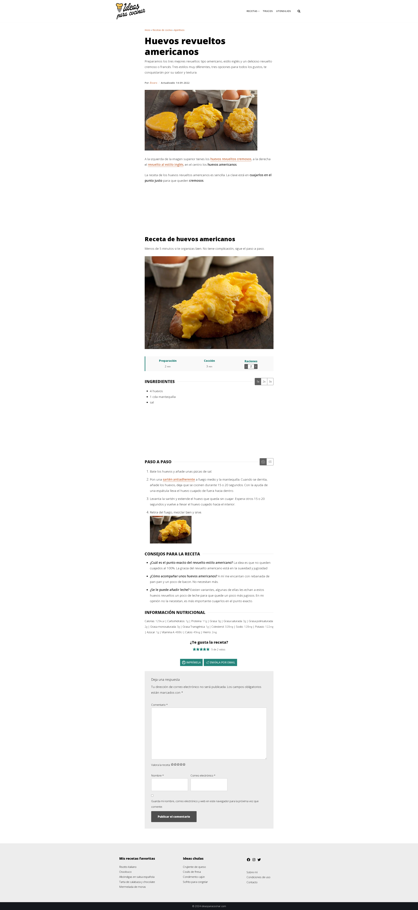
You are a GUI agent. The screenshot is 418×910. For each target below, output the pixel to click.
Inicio (147, 30)
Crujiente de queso (194, 867)
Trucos (268, 11)
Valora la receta (160, 765)
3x (270, 381)
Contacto (252, 882)
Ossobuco (125, 872)
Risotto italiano (128, 867)
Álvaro (153, 82)
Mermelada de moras (132, 887)
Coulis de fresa (192, 872)
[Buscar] (298, 11)
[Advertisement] (209, 211)
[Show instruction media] (263, 461)
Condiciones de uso (258, 877)
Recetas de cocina (162, 30)
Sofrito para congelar (195, 882)
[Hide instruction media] (269, 461)
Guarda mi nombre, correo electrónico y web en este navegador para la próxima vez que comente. (205, 804)
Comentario (159, 705)
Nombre (157, 775)
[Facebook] (248, 860)
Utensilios (283, 11)
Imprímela (193, 662)
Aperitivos (179, 30)
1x (258, 381)
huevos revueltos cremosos (230, 159)
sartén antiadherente (179, 479)
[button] (194, 649)
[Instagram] (254, 860)
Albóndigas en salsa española (136, 877)
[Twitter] (259, 860)
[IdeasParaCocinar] (130, 11)
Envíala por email (222, 662)
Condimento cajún (194, 877)
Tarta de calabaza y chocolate (137, 882)
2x (264, 381)
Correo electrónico (203, 775)
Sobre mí (252, 872)
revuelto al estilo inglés (165, 164)
